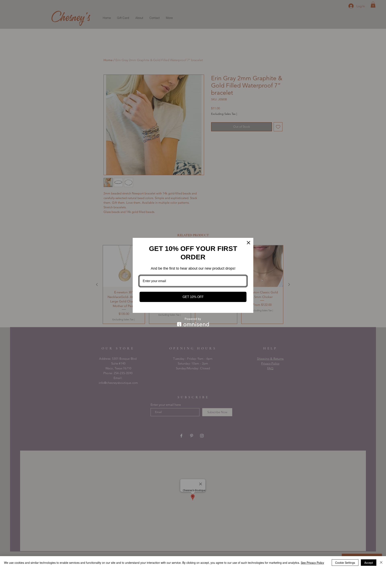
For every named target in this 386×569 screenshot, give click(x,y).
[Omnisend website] (193, 322)
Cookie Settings (345, 563)
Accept (368, 563)
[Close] (381, 562)
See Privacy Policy (312, 563)
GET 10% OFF (193, 297)
